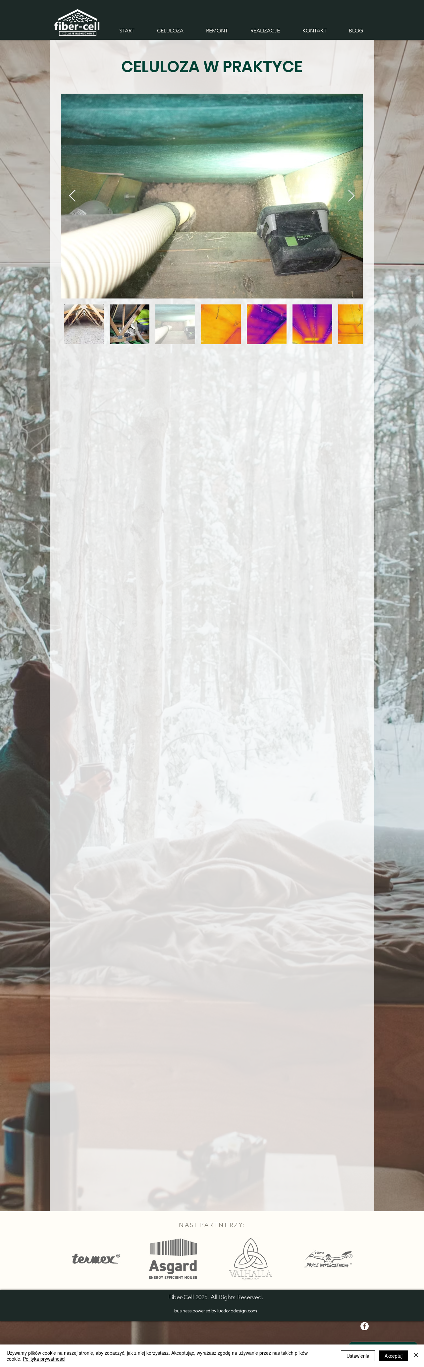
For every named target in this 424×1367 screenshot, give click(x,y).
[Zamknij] (416, 1356)
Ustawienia (357, 1355)
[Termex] (96, 1259)
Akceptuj (393, 1355)
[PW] (328, 1259)
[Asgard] (173, 1259)
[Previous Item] (72, 196)
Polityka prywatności (44, 1358)
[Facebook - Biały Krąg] (364, 1326)
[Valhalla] (250, 1259)
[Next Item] (351, 196)
